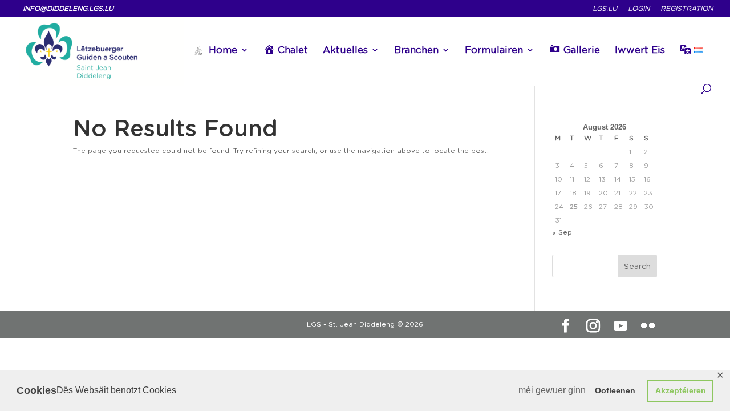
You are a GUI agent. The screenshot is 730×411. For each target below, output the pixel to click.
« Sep (562, 232)
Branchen (416, 50)
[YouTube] (620, 326)
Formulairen (494, 50)
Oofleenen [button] (615, 390)
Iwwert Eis (640, 50)
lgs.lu (605, 9)
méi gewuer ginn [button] (552, 390)
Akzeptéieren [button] (680, 390)
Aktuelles (345, 50)
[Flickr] (648, 326)
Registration (686, 9)
